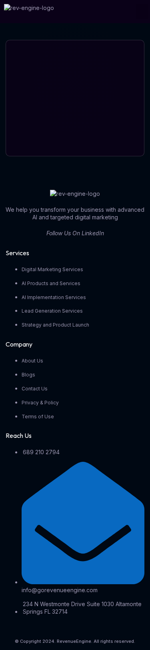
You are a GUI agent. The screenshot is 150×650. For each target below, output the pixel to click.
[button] (142, 11)
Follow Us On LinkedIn (75, 233)
